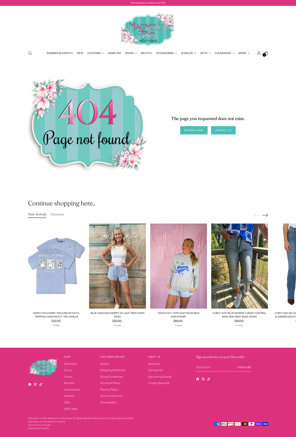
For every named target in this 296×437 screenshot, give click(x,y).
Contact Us (155, 370)
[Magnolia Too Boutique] (148, 27)
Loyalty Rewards (158, 383)
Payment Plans (110, 383)
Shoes (68, 376)
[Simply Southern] (56, 266)
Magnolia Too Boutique (60, 418)
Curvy (68, 370)
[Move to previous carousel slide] (257, 215)
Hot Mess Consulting (54, 421)
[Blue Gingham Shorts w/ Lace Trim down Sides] (117, 266)
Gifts (67, 402)
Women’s (70, 364)
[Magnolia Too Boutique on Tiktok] (41, 385)
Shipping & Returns (112, 370)
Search (104, 364)
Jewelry (69, 396)
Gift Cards (70, 408)
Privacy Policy (109, 389)
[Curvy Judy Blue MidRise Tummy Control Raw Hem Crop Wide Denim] (239, 266)
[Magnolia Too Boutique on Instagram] (36, 385)
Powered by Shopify (38, 428)
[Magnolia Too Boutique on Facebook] (30, 385)
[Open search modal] (30, 53)
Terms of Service (111, 396)
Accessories (72, 389)
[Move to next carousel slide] (265, 215)
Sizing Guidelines (111, 376)
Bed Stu (69, 383)
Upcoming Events (159, 376)
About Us (154, 364)
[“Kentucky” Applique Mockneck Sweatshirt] (178, 266)
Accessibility (108, 402)
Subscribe (244, 367)
